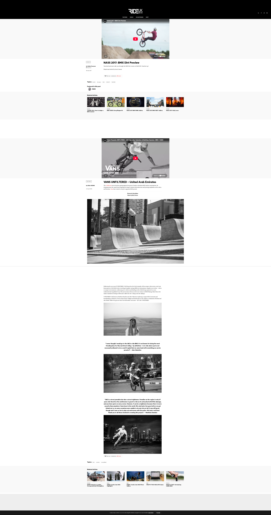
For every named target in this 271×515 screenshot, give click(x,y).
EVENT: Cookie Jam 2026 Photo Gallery (135, 480)
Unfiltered (109, 185)
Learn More (150, 512)
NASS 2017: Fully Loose (175, 106)
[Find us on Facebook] (261, 13)
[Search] (258, 13)
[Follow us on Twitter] (264, 13)
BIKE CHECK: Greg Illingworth (116, 106)
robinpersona (89, 67)
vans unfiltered (103, 462)
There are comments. (113, 76)
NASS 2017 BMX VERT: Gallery (155, 106)
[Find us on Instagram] (267, 13)
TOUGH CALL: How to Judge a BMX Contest (96, 106)
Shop (147, 17)
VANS (93, 462)
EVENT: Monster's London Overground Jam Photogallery (96, 480)
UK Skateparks (139, 17)
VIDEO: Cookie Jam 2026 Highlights (116, 480)
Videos (131, 17)
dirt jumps (99, 82)
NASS (103, 82)
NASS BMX (113, 82)
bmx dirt (94, 82)
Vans (112, 189)
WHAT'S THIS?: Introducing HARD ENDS (175, 480)
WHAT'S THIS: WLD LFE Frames (155, 480)
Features (125, 17)
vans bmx (97, 462)
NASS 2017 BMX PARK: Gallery (135, 106)
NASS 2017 (108, 82)
